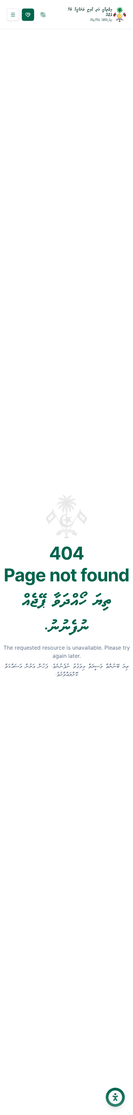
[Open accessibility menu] (115, 1097)
